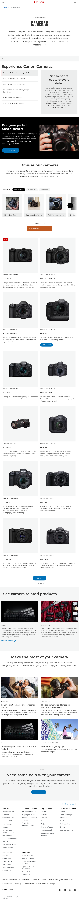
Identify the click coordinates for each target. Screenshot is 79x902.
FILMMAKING (45, 701)
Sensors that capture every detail (16, 73)
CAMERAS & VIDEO (39, 17)
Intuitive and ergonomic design (14, 84)
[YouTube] (75, 890)
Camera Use (32, 190)
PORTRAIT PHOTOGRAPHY (49, 743)
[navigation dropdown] (75, 2)
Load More (39, 578)
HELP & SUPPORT (39, 769)
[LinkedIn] (65, 890)
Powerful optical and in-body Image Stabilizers (16, 91)
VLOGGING (4, 701)
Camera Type (19, 190)
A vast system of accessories (13, 103)
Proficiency (45, 190)
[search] (3, 2)
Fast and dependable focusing (14, 78)
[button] (70, 205)
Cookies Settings (48, 884)
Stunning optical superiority (13, 98)
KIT (2, 743)
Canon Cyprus (7, 889)
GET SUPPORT (38, 792)
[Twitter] (70, 890)
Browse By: (6, 189)
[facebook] (60, 890)
